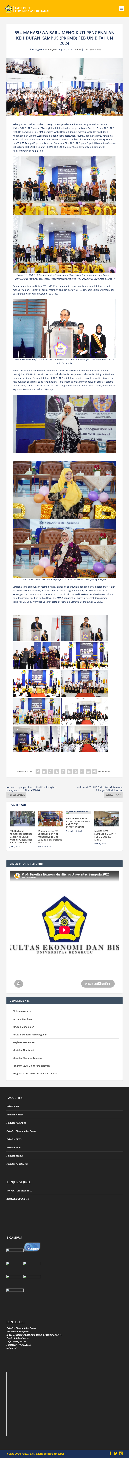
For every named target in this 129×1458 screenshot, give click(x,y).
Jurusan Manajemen (23, 1026)
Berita (78, 49)
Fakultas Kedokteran (17, 1163)
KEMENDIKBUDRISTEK (17, 1198)
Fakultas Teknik (14, 1155)
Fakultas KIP (12, 1106)
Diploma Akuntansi (23, 1011)
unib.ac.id (11, 1348)
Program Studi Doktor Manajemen (31, 1065)
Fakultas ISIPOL (14, 1139)
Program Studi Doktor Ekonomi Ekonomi (35, 1073)
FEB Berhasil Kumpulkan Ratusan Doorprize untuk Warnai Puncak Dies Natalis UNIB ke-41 (21, 836)
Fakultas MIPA (13, 1147)
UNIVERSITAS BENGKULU (19, 1190)
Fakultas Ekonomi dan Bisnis (21, 1131)
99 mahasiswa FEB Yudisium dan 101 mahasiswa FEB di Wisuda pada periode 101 (50, 836)
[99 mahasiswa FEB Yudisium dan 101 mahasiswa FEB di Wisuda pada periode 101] (50, 819)
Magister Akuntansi (23, 1050)
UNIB (17, 1453)
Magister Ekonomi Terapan (27, 1057)
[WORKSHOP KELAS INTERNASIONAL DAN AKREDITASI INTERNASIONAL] (78, 812)
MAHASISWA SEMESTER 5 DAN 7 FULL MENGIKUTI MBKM (105, 835)
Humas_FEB (51, 49)
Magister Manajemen (24, 1042)
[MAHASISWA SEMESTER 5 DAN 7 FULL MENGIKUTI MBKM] (107, 819)
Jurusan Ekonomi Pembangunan (30, 1034)
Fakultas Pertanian (16, 1122)
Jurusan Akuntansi (22, 1019)
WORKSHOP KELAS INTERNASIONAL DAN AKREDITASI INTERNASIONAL (78, 823)
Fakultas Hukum (14, 1114)
